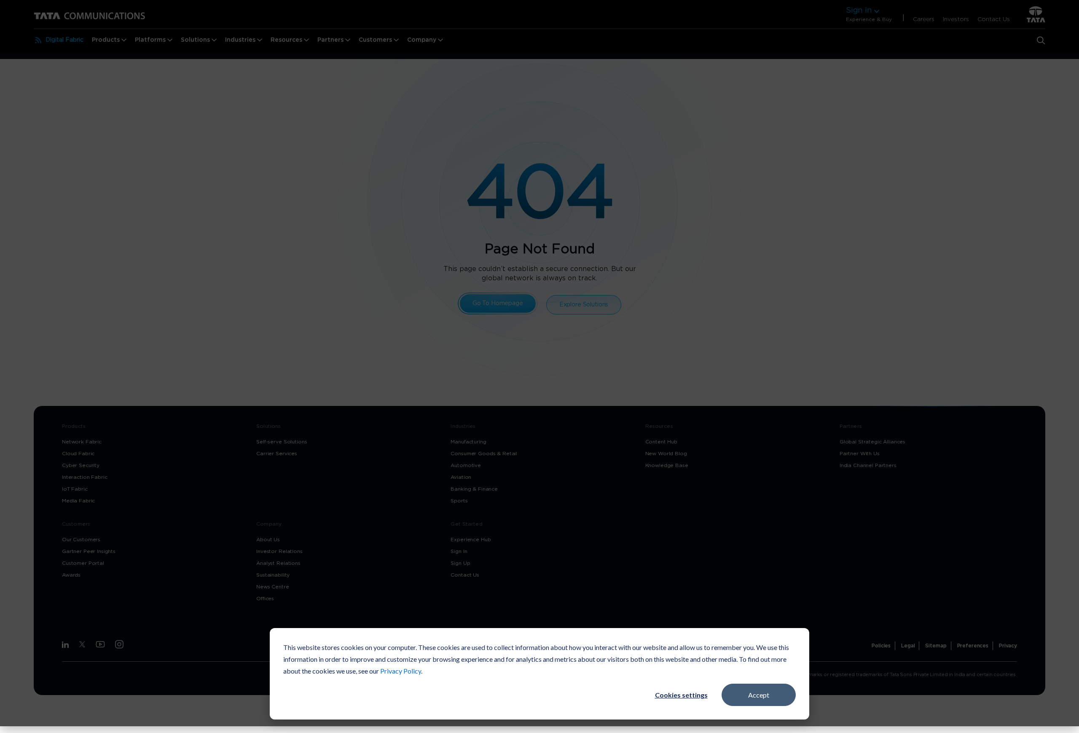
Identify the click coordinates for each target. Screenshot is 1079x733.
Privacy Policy (400, 671)
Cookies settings (681, 695)
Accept (758, 695)
